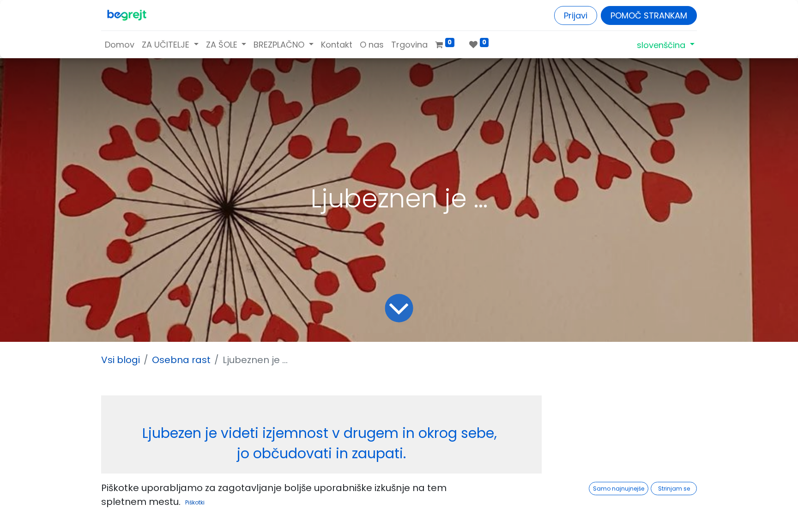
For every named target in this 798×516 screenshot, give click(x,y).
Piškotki (195, 502)
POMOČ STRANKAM (649, 15)
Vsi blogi (120, 359)
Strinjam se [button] (674, 488)
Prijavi (575, 15)
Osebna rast (181, 359)
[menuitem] (119, 45)
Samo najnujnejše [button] (618, 488)
